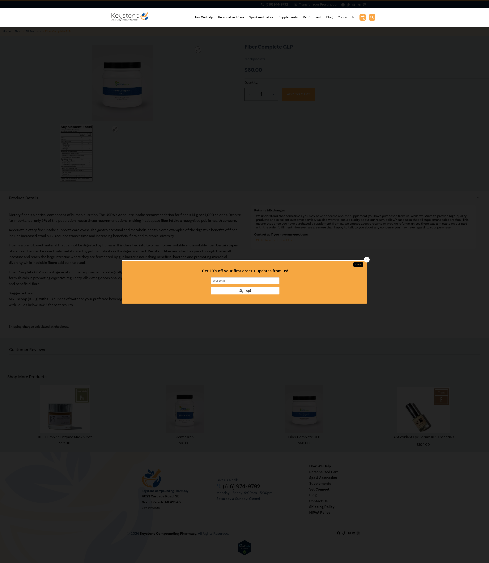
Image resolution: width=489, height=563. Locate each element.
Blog (329, 17)
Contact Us (346, 17)
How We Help (203, 17)
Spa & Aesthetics (261, 17)
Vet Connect (312, 17)
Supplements (288, 17)
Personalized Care (231, 17)
